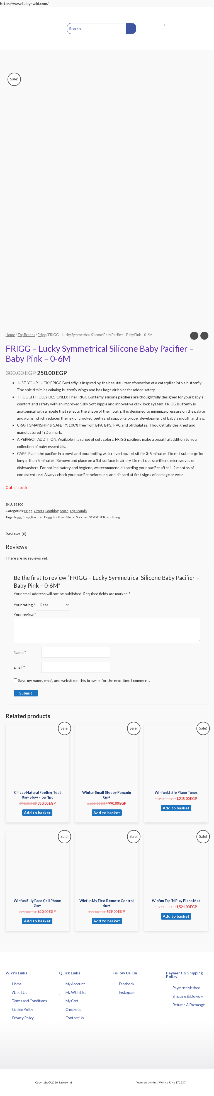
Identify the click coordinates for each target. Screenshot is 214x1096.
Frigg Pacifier (33, 517)
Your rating (25, 604)
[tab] (16, 533)
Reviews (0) (16, 533)
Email (19, 667)
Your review (25, 614)
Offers (39, 511)
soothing (113, 517)
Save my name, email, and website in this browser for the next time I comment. (84, 680)
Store (64, 511)
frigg (17, 517)
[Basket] (201, 28)
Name (20, 652)
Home (10, 335)
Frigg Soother (54, 517)
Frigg (42, 335)
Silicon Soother (77, 517)
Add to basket (37, 812)
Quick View (37, 783)
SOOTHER (97, 517)
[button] (11, 28)
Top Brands (26, 335)
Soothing (52, 511)
